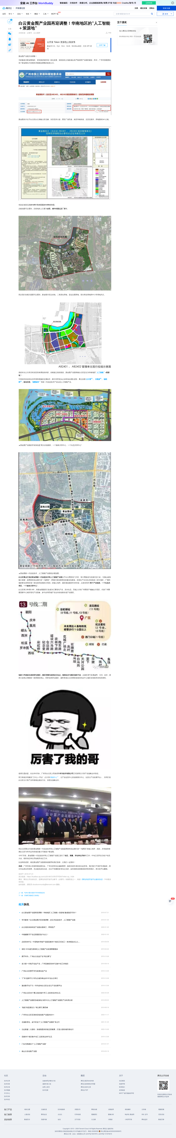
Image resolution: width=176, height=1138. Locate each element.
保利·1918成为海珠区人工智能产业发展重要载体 (40, 949)
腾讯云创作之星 (86, 1087)
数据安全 (27, 1119)
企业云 (60, 1114)
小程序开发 (128, 1119)
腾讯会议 (44, 1114)
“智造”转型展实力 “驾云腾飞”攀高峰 (35, 1007)
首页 (4, 14)
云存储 (144, 1109)
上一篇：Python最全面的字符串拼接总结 (32, 893)
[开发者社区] (20, 8)
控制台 (151, 8)
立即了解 (102, 45)
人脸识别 (27, 1114)
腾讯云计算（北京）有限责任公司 (74, 1134)
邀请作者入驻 (47, 1084)
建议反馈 (143, 8)
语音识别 (161, 1114)
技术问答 (7, 1084)
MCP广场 (54, 14)
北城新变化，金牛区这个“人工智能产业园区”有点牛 (41, 1022)
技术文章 (7, 1081)
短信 (59, 1119)
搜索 (152, 14)
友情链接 (122, 1090)
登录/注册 (166, 8)
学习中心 (7, 1093)
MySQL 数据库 (129, 1114)
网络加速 (94, 1109)
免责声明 (122, 1084)
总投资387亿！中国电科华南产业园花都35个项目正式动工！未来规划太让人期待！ (51, 941)
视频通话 (94, 1114)
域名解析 (128, 1109)
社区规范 (122, 1081)
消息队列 (77, 1109)
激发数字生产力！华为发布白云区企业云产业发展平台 (42, 985)
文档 (136, 8)
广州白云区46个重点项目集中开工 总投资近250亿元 (41, 993)
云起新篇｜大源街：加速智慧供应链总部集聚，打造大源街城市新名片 (48, 1029)
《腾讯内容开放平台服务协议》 (92, 879)
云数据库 (111, 1109)
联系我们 (122, 1087)
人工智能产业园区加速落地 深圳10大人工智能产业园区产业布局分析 (47, 1000)
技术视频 (7, 1090)
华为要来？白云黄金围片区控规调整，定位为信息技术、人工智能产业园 (48, 920)
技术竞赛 (45, 1090)
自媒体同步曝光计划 (49, 1081)
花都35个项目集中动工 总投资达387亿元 (37, 1036)
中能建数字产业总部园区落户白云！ (35, 934)
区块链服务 (61, 1109)
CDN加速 (78, 1114)
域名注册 (27, 1109)
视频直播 (161, 1109)
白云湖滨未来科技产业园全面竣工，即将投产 (38, 927)
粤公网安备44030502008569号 (111, 1131)
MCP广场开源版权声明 (126, 1093)
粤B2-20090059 (93, 1131)
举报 (109, 33)
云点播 (93, 1119)
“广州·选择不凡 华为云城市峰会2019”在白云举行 (40, 978)
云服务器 (44, 1109)
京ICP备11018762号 (105, 1134)
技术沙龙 (7, 1087)
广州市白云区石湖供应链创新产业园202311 (38, 1014)
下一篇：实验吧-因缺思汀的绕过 (29, 895)
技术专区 (7, 1099)
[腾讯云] (7, 8)
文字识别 (77, 1119)
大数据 (110, 1119)
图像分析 (111, 1114)
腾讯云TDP (84, 1090)
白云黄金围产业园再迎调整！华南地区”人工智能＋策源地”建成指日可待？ (49, 912)
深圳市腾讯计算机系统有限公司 (65, 1131)
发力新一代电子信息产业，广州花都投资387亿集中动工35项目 (45, 963)
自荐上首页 (46, 1087)
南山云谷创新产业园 (29, 1051)
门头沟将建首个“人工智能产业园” (34, 1044)
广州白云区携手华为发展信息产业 (34, 971)
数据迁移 (161, 1119)
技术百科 (7, 1096)
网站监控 (144, 1119)
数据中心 (53, 777)
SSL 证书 (145, 1114)
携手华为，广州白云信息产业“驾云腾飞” (36, 956)
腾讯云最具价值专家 (87, 1081)
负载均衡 (44, 1119)
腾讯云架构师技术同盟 (88, 1084)
